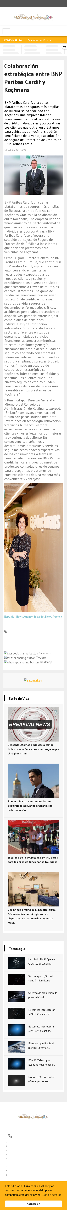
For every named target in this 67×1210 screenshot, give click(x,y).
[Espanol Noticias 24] (33, 1116)
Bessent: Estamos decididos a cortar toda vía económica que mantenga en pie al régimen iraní (33, 749)
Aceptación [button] (33, 1203)
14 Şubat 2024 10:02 (15, 149)
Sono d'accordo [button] (52, 1194)
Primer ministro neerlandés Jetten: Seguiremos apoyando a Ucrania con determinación (30, 806)
